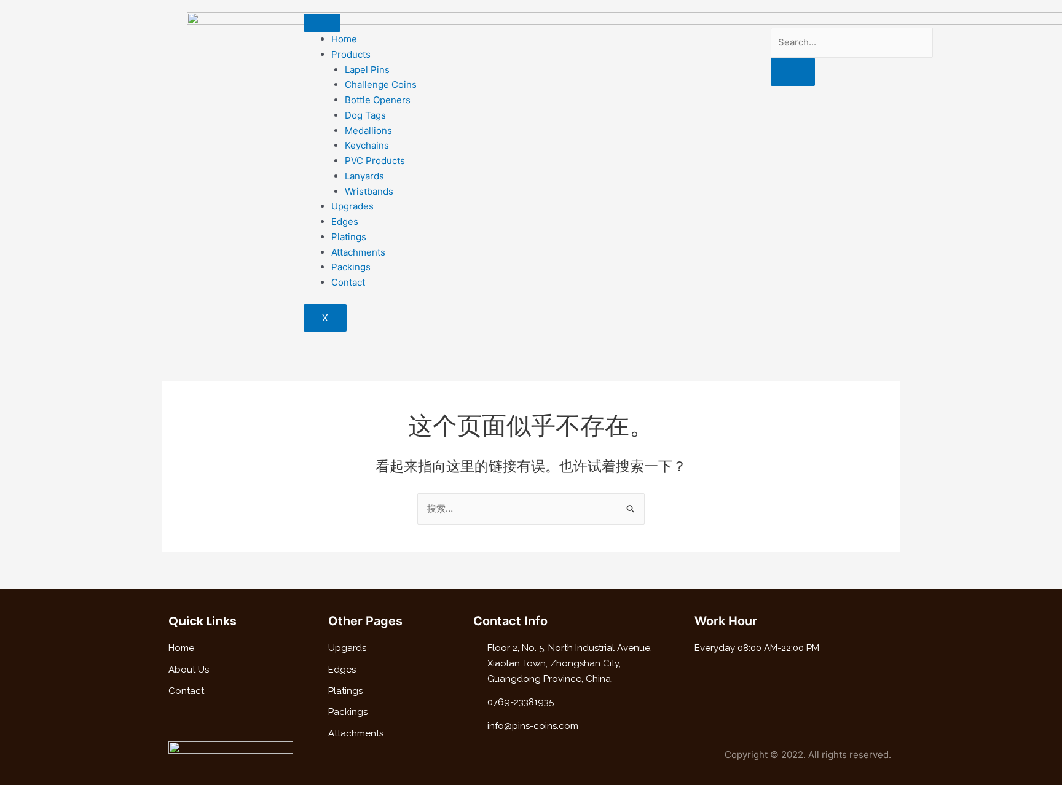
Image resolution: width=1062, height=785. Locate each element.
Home (344, 39)
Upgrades (352, 206)
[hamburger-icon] (322, 23)
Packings (351, 267)
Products (351, 54)
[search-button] (793, 72)
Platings (348, 237)
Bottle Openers (378, 100)
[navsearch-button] (774, 19)
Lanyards (364, 176)
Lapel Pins (367, 70)
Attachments (358, 252)
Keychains (367, 145)
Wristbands (369, 191)
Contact (348, 282)
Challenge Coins (381, 84)
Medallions (368, 130)
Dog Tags (365, 115)
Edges (344, 221)
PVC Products (375, 160)
